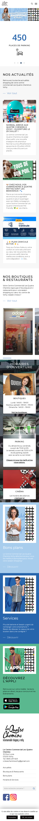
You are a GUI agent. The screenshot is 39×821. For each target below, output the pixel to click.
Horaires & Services (10, 780)
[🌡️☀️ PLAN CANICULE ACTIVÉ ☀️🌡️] (19, 240)
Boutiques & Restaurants (13, 772)
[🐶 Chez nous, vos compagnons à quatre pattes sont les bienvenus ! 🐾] (19, 186)
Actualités (7, 768)
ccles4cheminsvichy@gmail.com (16, 761)
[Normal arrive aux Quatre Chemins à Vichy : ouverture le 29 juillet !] (19, 127)
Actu (8, 103)
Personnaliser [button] (12, 817)
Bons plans (7, 776)
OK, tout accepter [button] (27, 817)
